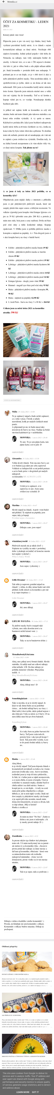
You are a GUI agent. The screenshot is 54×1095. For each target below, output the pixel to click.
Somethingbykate (19, 698)
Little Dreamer (18, 579)
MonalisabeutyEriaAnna (23, 654)
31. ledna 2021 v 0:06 (21, 657)
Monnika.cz (12, 1)
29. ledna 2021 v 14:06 (26, 412)
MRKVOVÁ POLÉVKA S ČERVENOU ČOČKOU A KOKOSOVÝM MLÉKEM (23, 1056)
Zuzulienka (17, 835)
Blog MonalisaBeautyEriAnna (24, 675)
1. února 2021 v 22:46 (27, 759)
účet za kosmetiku (12, 400)
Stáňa (14, 411)
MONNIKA (25, 437)
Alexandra (16, 458)
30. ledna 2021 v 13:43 (34, 580)
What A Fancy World (21, 556)
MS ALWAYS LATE (32, 476)
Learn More (22, 1092)
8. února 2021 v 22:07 (39, 812)
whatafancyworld (20, 541)
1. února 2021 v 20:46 (39, 437)
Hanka (15, 758)
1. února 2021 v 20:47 (39, 523)
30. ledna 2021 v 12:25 (37, 541)
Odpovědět (17, 452)
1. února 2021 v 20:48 (39, 680)
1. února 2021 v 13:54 (36, 698)
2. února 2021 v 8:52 (30, 836)
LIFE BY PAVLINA (21, 621)
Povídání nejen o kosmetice (23, 518)
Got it (35, 1092)
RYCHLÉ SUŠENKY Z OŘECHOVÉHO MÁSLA (15, 974)
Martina (15, 505)
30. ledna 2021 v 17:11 (39, 621)
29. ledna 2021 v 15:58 (31, 458)
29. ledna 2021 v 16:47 (28, 505)
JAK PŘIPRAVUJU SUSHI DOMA (11, 1015)
